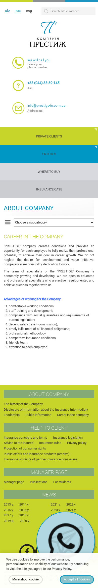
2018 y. (24, 515)
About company (29, 208)
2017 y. (9, 515)
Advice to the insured (18, 443)
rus (18, 11)
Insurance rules (50, 443)
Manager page (14, 482)
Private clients (49, 136)
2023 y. (56, 510)
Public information (38, 415)
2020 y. (25, 521)
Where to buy (49, 172)
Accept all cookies (77, 579)
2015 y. (9, 510)
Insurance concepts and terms (25, 437)
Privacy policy (76, 443)
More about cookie (25, 579)
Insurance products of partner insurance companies (40, 459)
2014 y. (24, 504)
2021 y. (56, 504)
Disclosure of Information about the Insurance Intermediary (46, 409)
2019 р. (9, 521)
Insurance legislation (68, 437)
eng (29, 11)
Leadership (12, 415)
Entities (49, 154)
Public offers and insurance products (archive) (37, 454)
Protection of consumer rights (25, 448)
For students (62, 482)
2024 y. (71, 510)
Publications (38, 482)
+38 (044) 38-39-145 (43, 83)
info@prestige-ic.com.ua (46, 105)
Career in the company (73, 415)
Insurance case (49, 189)
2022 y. (71, 504)
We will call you (39, 60)
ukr (7, 11)
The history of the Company (23, 404)
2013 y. (9, 504)
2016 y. (24, 510)
